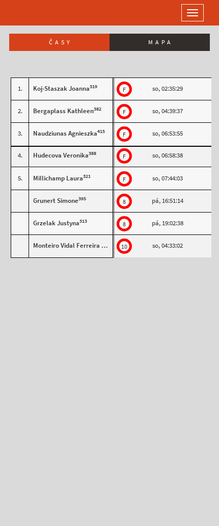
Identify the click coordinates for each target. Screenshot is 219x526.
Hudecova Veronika (61, 155)
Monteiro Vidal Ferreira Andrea (77, 245)
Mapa (160, 42)
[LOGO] (40, 12)
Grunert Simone (55, 200)
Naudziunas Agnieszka (65, 133)
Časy (60, 42)
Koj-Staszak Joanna (61, 88)
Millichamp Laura (58, 178)
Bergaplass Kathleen (63, 111)
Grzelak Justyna (56, 223)
